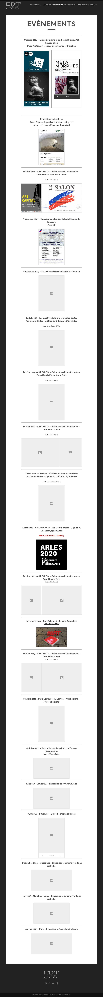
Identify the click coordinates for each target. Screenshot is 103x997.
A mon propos (36, 5)
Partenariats (70, 5)
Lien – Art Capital (51, 180)
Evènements (58, 5)
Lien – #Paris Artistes (51, 624)
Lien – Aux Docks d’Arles (52, 326)
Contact (47, 5)
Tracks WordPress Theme (43, 994)
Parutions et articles (87, 5)
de (67, 97)
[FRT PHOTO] (13, 9)
